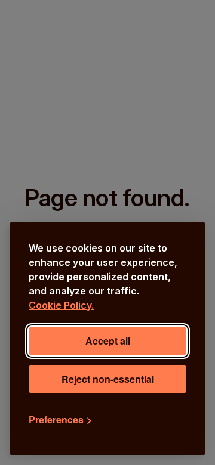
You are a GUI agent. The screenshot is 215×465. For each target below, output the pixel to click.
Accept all (107, 341)
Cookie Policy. (61, 305)
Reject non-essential (108, 379)
